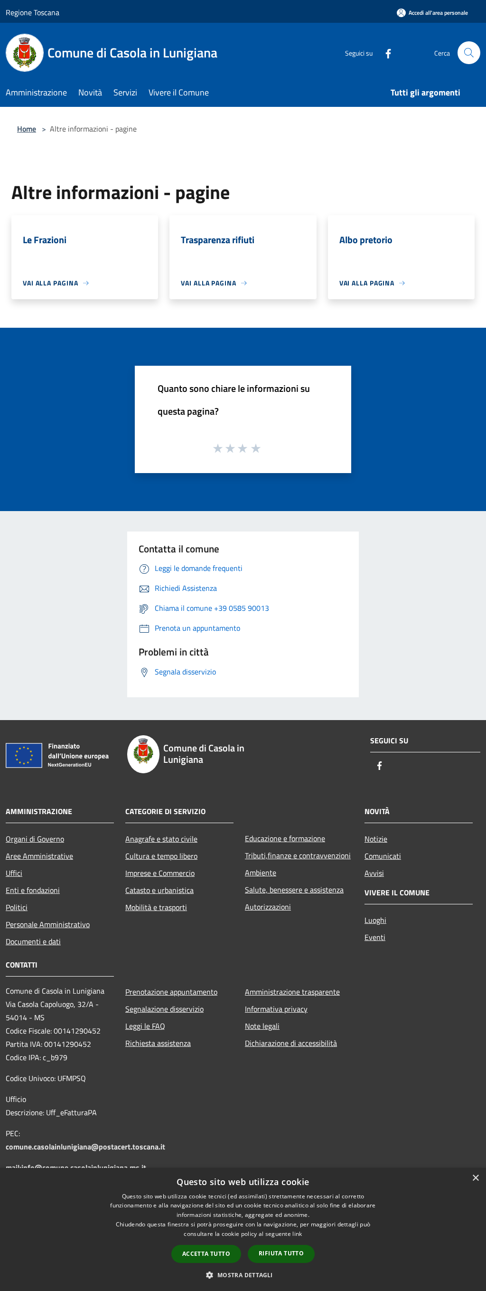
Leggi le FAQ (145, 1026)
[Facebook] (384, 52)
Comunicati (382, 856)
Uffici (14, 873)
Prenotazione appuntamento (171, 991)
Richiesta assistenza (158, 1043)
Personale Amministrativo (48, 924)
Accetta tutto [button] (206, 1254)
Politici (17, 907)
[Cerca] (469, 52)
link (297, 1234)
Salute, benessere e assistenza (294, 889)
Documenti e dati (33, 941)
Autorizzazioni (268, 906)
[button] (242, 1275)
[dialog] (243, 1229)
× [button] (475, 1178)
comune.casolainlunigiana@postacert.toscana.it (85, 1146)
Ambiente (260, 872)
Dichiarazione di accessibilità (291, 1043)
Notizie (375, 839)
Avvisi (374, 873)
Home (26, 128)
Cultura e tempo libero (161, 856)
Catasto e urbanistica (159, 890)
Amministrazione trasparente (292, 991)
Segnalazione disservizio (164, 1009)
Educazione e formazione (285, 838)
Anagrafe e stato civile (161, 839)
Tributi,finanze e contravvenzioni (298, 855)
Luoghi (375, 920)
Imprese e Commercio (160, 873)
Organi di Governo (35, 839)
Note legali (262, 1026)
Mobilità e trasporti (156, 907)
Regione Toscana (32, 12)
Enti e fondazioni (33, 890)
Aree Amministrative (39, 856)
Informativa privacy (276, 1009)
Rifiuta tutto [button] (281, 1253)
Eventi (374, 937)
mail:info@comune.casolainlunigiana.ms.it (76, 1167)
